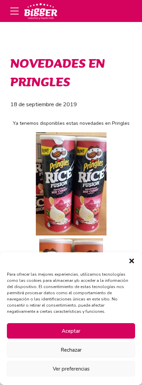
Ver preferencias (71, 368)
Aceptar (71, 331)
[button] (131, 260)
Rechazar (71, 349)
